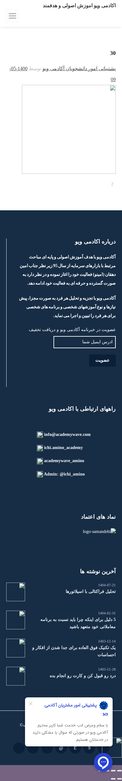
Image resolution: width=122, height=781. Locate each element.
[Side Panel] (12, 16)
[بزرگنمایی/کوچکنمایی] (119, 771)
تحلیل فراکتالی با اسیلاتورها (91, 591)
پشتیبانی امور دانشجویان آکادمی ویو (79, 68)
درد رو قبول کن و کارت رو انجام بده (83, 675)
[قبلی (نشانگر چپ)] (119, 779)
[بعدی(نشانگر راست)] (113, 779)
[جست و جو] (24, 16)
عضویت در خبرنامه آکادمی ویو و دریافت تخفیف (72, 329)
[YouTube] (19, 748)
